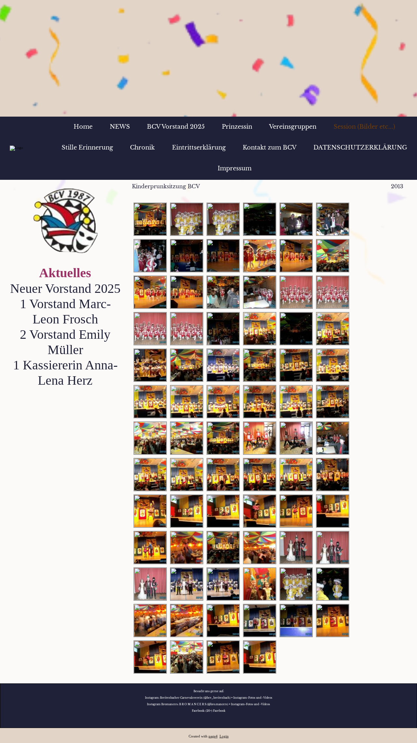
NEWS (120, 126)
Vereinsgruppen (292, 126)
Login (224, 736)
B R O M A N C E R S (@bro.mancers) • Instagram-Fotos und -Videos (224, 704)
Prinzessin (237, 126)
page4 (213, 736)
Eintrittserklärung (199, 147)
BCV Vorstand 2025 (176, 126)
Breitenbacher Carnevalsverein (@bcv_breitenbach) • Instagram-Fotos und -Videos (216, 697)
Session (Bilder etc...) (364, 126)
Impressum (235, 168)
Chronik (142, 147)
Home (83, 126)
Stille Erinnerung (87, 147)
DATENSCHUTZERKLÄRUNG (360, 147)
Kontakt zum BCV (269, 147)
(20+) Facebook (215, 710)
